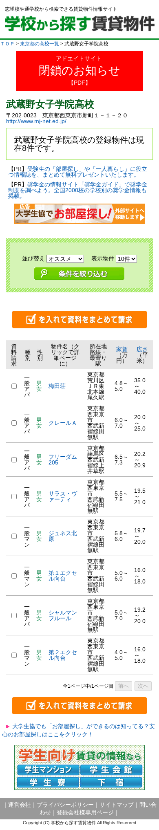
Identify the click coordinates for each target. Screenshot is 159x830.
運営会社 (19, 804)
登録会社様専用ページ (85, 812)
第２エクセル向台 (63, 655)
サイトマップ (116, 804)
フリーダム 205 (66, 459)
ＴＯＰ (7, 44)
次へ (143, 686)
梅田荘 (57, 386)
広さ (142, 349)
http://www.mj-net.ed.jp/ (36, 121)
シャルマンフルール (63, 615)
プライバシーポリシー (65, 804)
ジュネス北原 (63, 536)
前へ (123, 686)
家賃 (122, 349)
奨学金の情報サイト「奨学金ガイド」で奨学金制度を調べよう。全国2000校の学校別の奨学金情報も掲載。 (77, 190)
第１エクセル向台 (63, 576)
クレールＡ (63, 422)
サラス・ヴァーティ (63, 496)
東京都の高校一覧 (39, 44)
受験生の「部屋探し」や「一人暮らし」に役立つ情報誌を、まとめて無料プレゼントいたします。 (77, 172)
